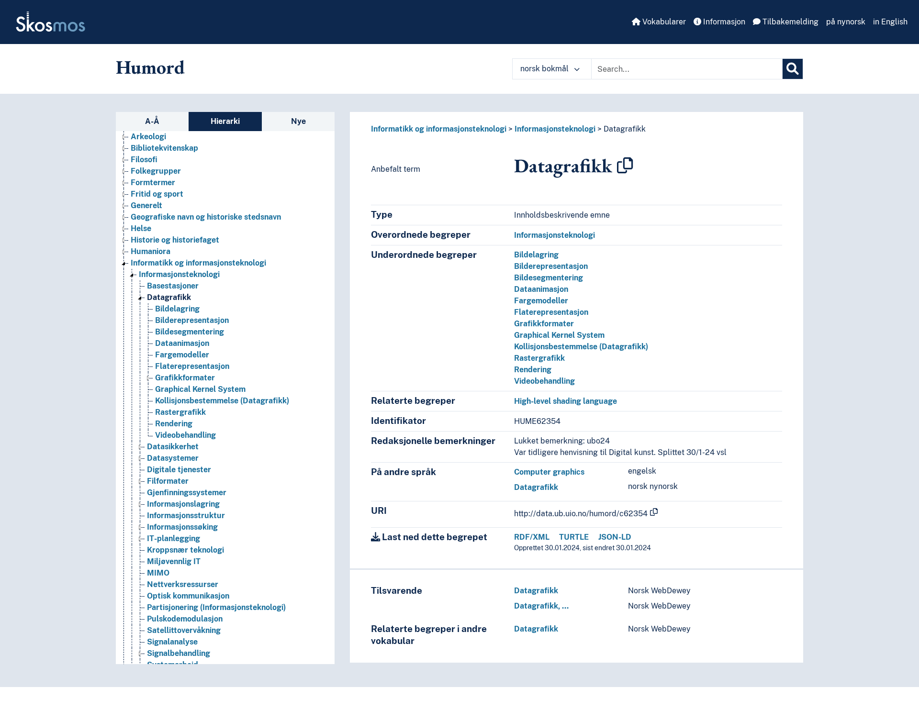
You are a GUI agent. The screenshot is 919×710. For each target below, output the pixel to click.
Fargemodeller (182, 354)
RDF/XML (531, 537)
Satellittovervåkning (184, 630)
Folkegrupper (156, 171)
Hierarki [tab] (225, 121)
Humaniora (150, 251)
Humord (150, 67)
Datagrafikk (169, 297)
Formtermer (153, 182)
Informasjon (723, 21)
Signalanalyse (172, 641)
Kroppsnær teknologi (185, 550)
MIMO (158, 572)
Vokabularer (663, 21)
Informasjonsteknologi (179, 274)
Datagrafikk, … (541, 605)
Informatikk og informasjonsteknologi (198, 262)
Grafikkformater (185, 377)
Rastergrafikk (180, 412)
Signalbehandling (178, 653)
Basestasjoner (173, 285)
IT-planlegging (173, 538)
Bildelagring (177, 308)
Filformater (168, 481)
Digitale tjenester (179, 469)
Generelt (146, 205)
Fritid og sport (157, 194)
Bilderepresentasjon (192, 320)
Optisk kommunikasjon (188, 595)
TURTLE (574, 537)
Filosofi (144, 159)
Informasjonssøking (182, 527)
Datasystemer (173, 458)
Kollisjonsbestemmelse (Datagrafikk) (222, 400)
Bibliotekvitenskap (164, 148)
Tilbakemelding (789, 21)
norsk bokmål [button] (545, 68)
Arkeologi (148, 136)
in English (890, 21)
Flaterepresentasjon (192, 366)
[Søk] (792, 68)
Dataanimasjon (182, 343)
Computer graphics (549, 472)
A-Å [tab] (152, 121)
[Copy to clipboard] (625, 165)
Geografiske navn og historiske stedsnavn (206, 217)
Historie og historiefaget (175, 239)
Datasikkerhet (173, 446)
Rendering (173, 423)
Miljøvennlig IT (174, 561)
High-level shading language (565, 401)
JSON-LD (614, 537)
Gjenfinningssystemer (186, 492)
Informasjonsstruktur (186, 515)
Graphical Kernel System (200, 389)
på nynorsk (845, 21)
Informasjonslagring (183, 504)
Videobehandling (185, 435)
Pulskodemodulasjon (185, 618)
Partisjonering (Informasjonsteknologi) (216, 607)
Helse (141, 228)
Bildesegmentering (189, 331)
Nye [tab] (298, 121)
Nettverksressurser (182, 584)
